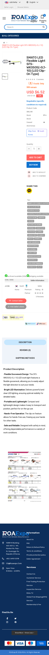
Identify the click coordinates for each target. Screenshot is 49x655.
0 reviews (40, 79)
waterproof (32, 260)
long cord (32, 253)
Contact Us (31, 574)
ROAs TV (30, 593)
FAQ (28, 543)
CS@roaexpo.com (14, 563)
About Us (30, 539)
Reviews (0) (25, 350)
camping (41, 217)
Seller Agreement (33, 559)
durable (41, 235)
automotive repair (34, 224)
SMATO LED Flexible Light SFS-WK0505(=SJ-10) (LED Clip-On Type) (22, 46)
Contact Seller (17, 301)
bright (30, 239)
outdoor (31, 231)
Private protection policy (36, 555)
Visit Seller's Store (17, 307)
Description (25, 342)
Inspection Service (34, 589)
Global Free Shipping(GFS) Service (37, 599)
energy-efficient (34, 256)
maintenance (33, 246)
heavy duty (40, 228)
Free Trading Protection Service (36, 583)
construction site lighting (38, 214)
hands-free (32, 235)
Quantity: (30, 144)
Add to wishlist (39, 172)
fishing (30, 221)
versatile (38, 239)
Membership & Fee (34, 604)
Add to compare (39, 176)
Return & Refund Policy (36, 547)
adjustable (32, 249)
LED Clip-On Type (34, 207)
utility (39, 267)
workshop (32, 267)
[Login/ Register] (33, 17)
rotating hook (33, 210)
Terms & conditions (34, 551)
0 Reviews (40, 297)
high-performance (35, 263)
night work (32, 217)
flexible (39, 231)
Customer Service (34, 578)
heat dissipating (33, 242)
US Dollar (14, 2)
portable (31, 228)
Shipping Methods (25, 358)
